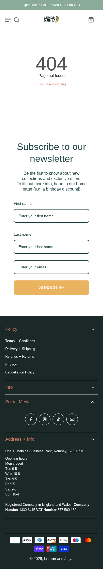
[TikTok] (58, 419)
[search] (16, 19)
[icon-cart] (91, 19)
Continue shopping (52, 84)
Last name (22, 234)
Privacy (11, 364)
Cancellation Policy (20, 372)
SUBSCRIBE (51, 287)
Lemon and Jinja (58, 558)
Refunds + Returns (19, 356)
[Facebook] (31, 419)
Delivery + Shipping (20, 349)
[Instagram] (44, 419)
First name (23, 203)
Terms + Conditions (20, 341)
